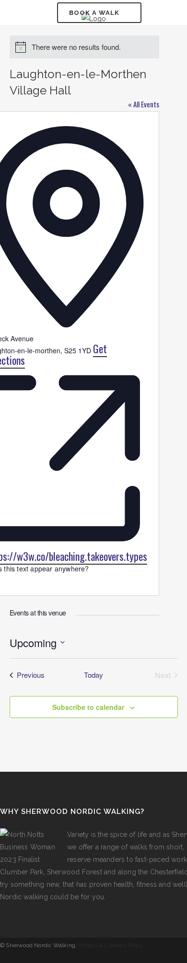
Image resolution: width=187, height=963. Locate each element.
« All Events (143, 104)
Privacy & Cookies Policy (110, 945)
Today (93, 675)
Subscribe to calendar (88, 707)
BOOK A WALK (94, 12)
